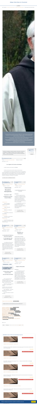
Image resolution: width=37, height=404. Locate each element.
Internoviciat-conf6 (6, 226)
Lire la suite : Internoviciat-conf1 (9, 177)
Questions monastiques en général (7, 307)
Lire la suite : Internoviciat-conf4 (20, 211)
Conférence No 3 (4, 208)
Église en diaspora (4, 317)
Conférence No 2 (4, 205)
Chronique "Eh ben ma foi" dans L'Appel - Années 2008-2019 (11, 318)
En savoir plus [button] (21, 401)
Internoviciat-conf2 (18, 258)
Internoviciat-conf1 (7, 158)
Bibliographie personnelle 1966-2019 (7, 314)
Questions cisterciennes (5, 308)
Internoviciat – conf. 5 (6, 258)
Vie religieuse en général (5, 309)
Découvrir (31, 349)
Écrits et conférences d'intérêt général (7, 310)
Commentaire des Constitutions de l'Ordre (8, 311)
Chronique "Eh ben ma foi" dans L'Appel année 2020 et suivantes (11, 316)
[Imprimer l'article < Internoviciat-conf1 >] (24, 158)
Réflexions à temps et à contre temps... (8, 315)
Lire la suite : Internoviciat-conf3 (20, 249)
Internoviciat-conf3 (18, 226)
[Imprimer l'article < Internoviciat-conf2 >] (24, 258)
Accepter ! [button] (33, 401)
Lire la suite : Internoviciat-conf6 (8, 253)
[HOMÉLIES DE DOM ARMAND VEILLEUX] (11, 339)
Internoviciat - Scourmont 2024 (6, 182)
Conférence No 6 (4, 218)
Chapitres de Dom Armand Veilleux (7, 301)
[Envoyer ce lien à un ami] (25, 158)
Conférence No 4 (4, 211)
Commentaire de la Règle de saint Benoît (8, 312)
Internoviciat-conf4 (18, 182)
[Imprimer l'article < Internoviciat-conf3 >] (24, 225)
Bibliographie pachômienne (6, 313)
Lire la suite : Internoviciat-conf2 (20, 282)
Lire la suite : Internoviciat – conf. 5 (8, 297)
